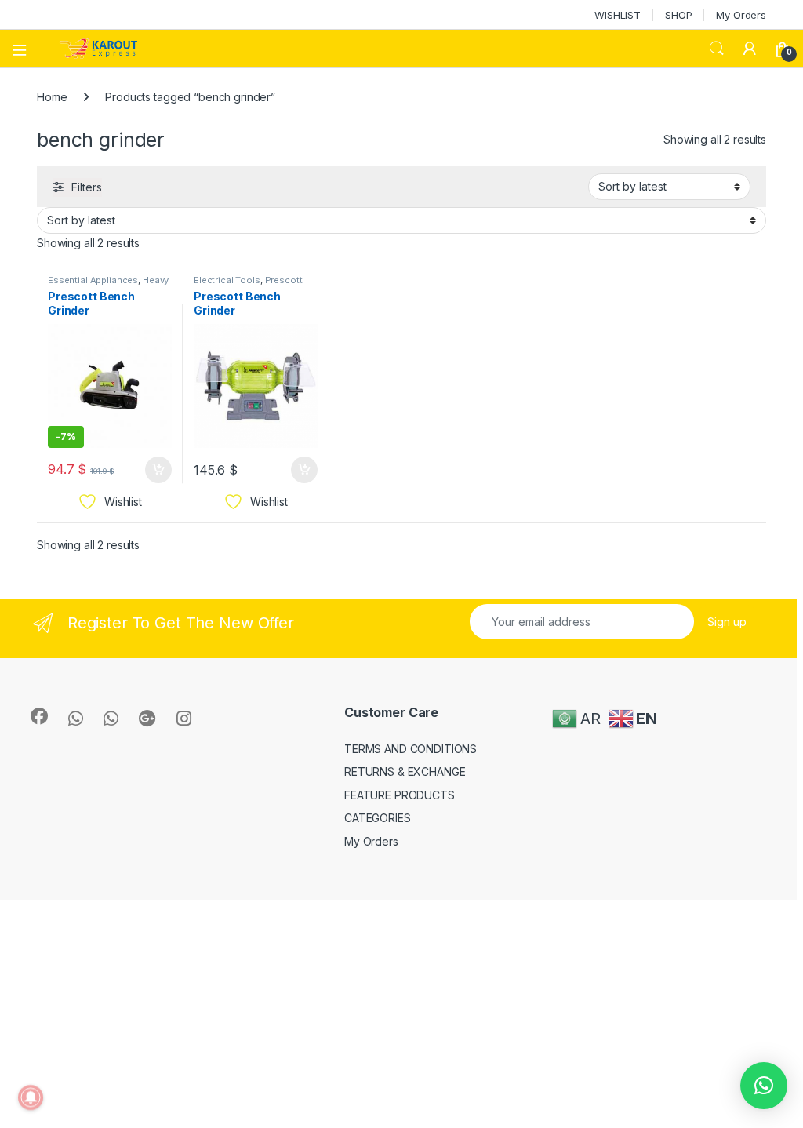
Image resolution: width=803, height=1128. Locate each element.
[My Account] (749, 48)
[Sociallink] (39, 716)
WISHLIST (617, 15)
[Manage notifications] (30, 1097)
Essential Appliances (93, 280)
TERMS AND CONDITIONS (410, 748)
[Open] (25, 49)
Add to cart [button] (158, 470)
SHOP (678, 15)
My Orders (741, 15)
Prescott (284, 280)
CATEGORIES (377, 817)
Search (716, 48)
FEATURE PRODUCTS (399, 795)
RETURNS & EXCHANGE (404, 771)
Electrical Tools (227, 280)
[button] (763, 1085)
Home (52, 97)
